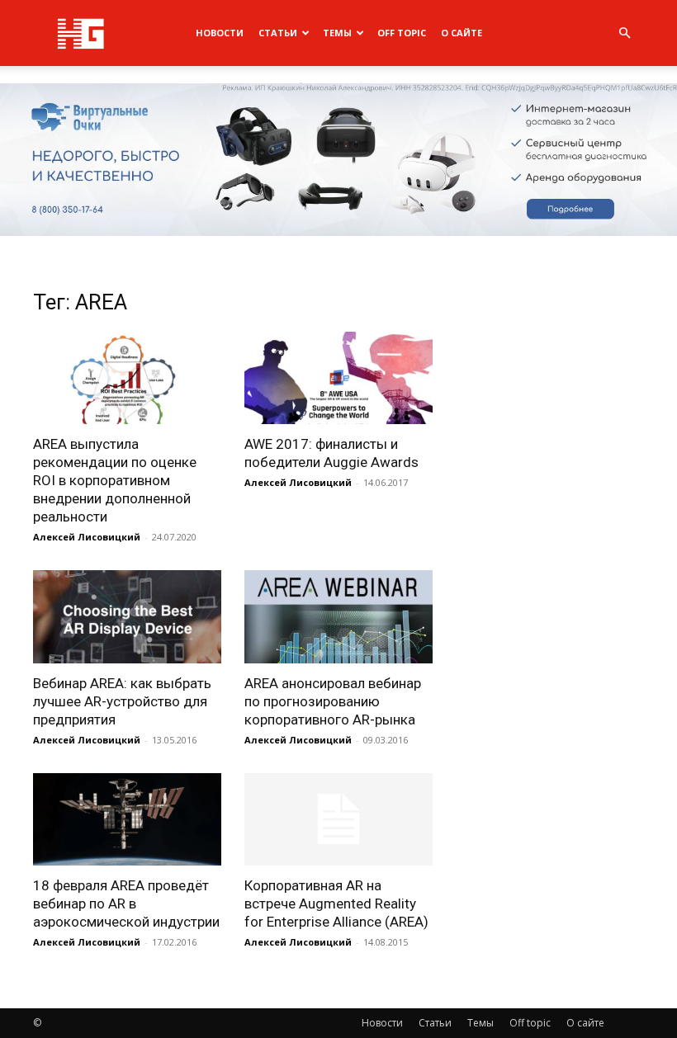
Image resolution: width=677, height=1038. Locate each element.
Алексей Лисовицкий (86, 537)
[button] (624, 33)
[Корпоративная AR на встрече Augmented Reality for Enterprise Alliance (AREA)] (338, 819)
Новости (220, 32)
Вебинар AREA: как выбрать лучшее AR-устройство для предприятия (122, 701)
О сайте (461, 32)
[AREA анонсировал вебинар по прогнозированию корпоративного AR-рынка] (338, 616)
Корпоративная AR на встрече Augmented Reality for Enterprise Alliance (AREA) (336, 903)
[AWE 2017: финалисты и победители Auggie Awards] (338, 378)
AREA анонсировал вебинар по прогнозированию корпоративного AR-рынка (332, 701)
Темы (337, 32)
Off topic (401, 32)
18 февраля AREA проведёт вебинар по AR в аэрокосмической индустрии (126, 903)
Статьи (277, 32)
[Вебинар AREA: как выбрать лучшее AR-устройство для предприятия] (127, 616)
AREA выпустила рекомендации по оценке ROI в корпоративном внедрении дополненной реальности (114, 480)
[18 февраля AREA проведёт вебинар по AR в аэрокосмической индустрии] (127, 819)
